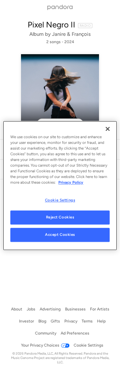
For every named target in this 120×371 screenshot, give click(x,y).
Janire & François (71, 34)
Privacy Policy (70, 182)
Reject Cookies (60, 217)
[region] (60, 185)
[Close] (107, 128)
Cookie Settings (60, 200)
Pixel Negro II (51, 24)
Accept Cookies (60, 234)
